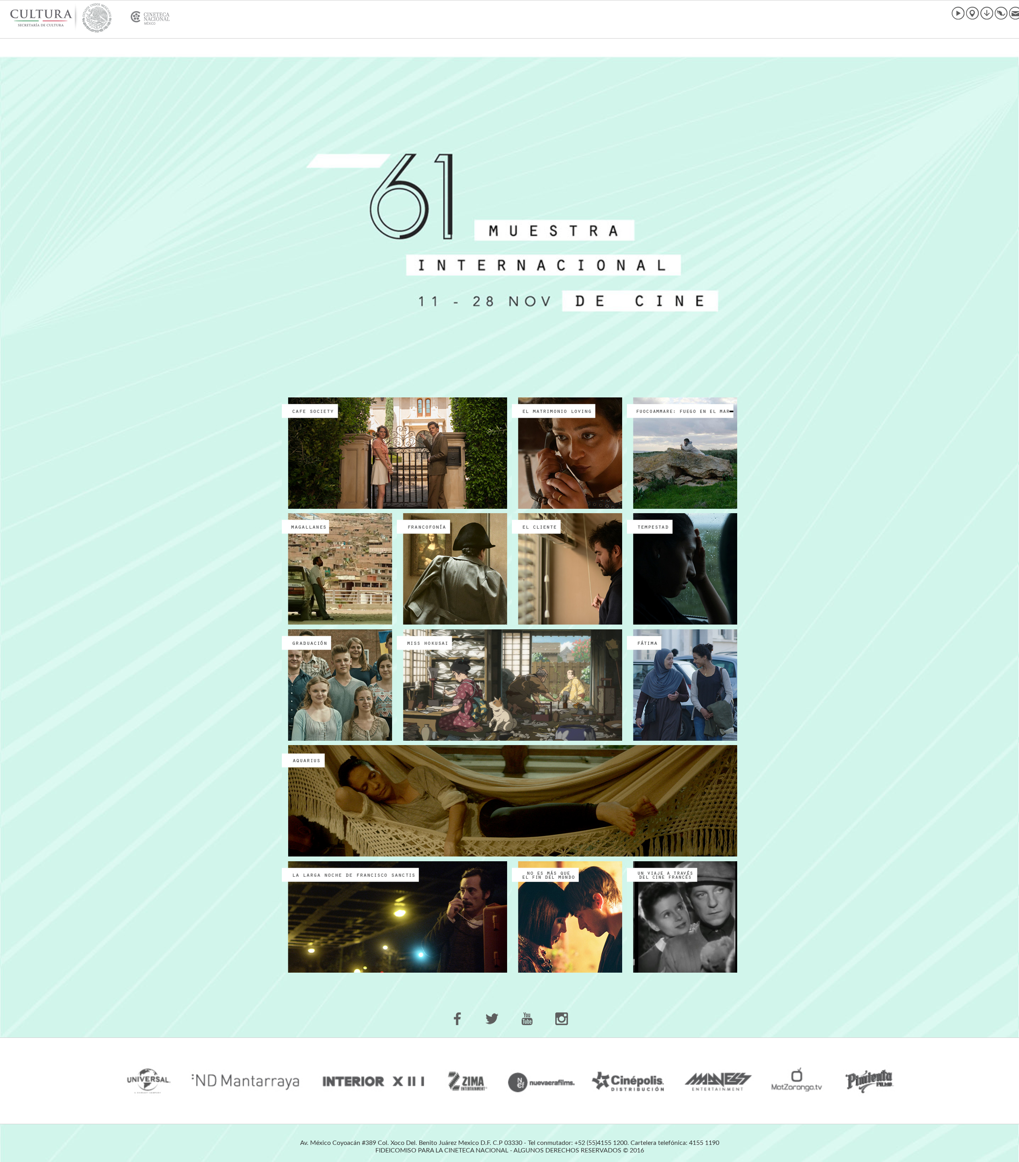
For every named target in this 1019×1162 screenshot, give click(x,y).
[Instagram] (561, 1018)
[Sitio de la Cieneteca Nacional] (85, 18)
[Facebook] (457, 1018)
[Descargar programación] (986, 13)
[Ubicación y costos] (972, 13)
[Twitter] (492, 1018)
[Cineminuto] (957, 13)
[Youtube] (526, 1018)
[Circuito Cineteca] (1000, 13)
